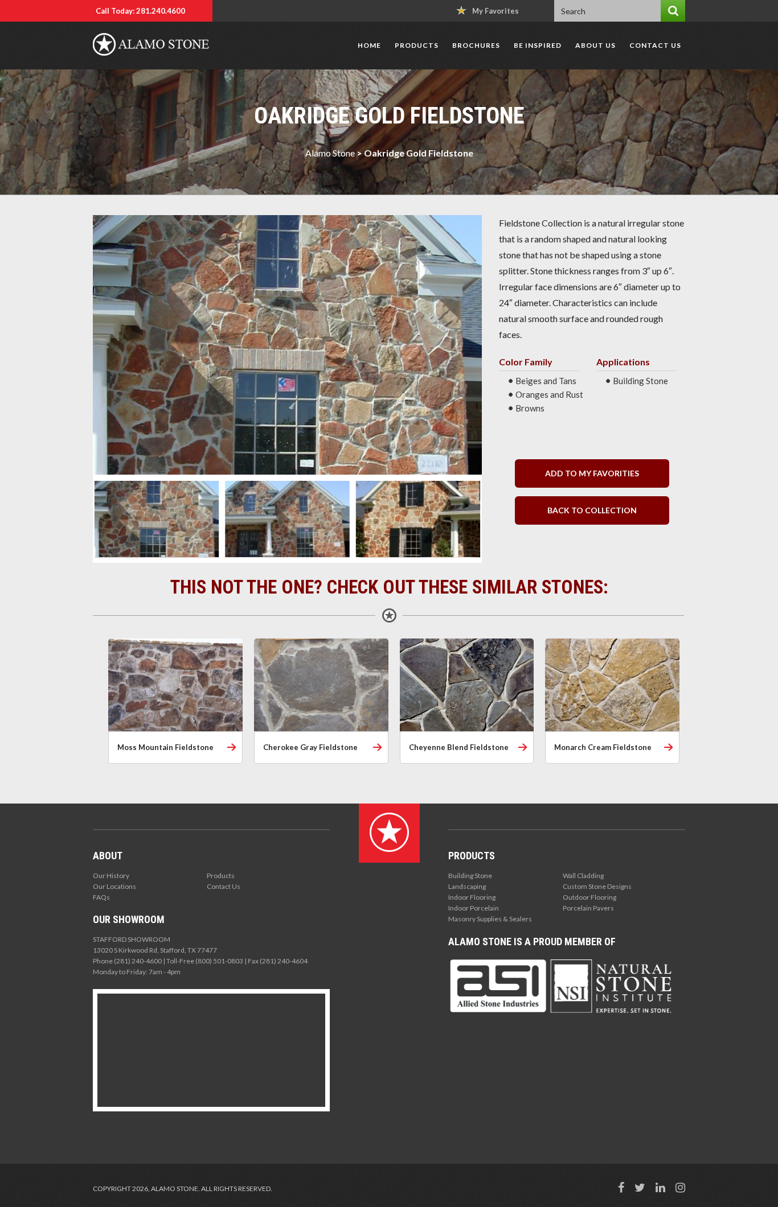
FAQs (101, 897)
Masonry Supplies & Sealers (490, 918)
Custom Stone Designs (597, 886)
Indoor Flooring (472, 897)
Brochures (476, 45)
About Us (595, 45)
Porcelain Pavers (588, 908)
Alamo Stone (330, 152)
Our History (111, 875)
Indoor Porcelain (473, 908)
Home (369, 45)
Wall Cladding (583, 875)
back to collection (592, 510)
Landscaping (467, 886)
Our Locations (114, 886)
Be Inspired (538, 45)
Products (417, 45)
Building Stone (470, 875)
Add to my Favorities (592, 473)
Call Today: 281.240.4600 (140, 10)
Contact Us (655, 45)
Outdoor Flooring (589, 897)
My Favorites (495, 10)
